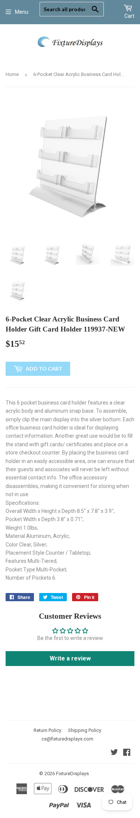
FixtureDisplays (72, 773)
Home (12, 74)
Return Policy (47, 730)
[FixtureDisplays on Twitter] (114, 753)
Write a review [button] (70, 658)
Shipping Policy (84, 730)
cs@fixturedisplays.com (67, 739)
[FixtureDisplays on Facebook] (127, 753)
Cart (129, 16)
